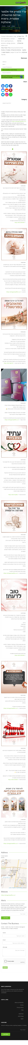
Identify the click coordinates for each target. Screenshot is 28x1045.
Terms (21, 1005)
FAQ (22, 1010)
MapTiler (14, 887)
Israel (8, 26)
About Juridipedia (19, 1002)
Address (4, 61)
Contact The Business (7, 67)
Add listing (20, 1016)
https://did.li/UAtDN (13, 779)
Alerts (4, 64)
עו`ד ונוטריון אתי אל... (6, 877)
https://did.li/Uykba (13, 494)
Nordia (4, 26)
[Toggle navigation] (25, 3)
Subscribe (5, 917)
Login (22, 1018)
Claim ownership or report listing (9, 69)
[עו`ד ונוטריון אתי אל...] (14, 874)
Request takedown (7, 72)
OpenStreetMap (19, 887)
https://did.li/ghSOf (8, 363)
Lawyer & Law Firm (7, 103)
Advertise (21, 1013)
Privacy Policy (20, 1007)
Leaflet (10, 887)
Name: (4, 932)
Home (13, 26)
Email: (4, 940)
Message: (5, 947)
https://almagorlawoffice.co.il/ (19, 121)
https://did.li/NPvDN (19, 222)
